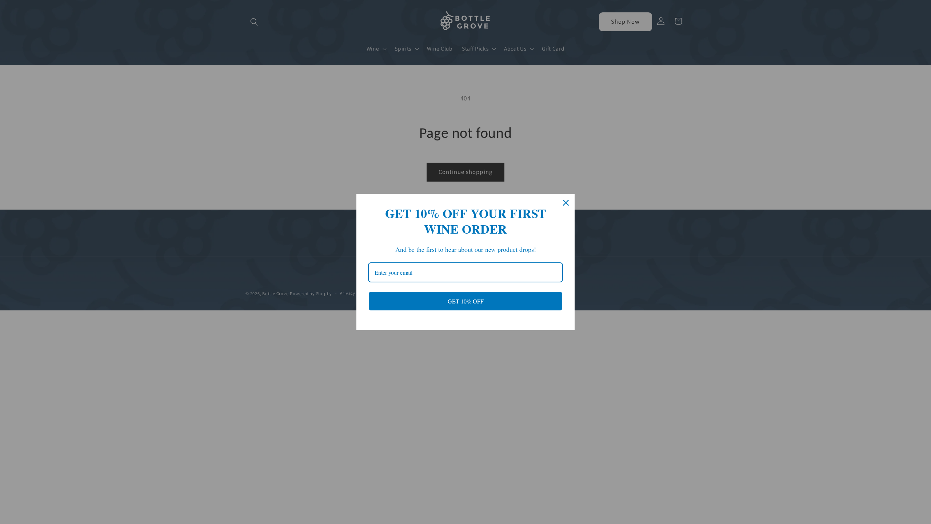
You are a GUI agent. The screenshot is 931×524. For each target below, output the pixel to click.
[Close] (566, 202)
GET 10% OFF (466, 301)
